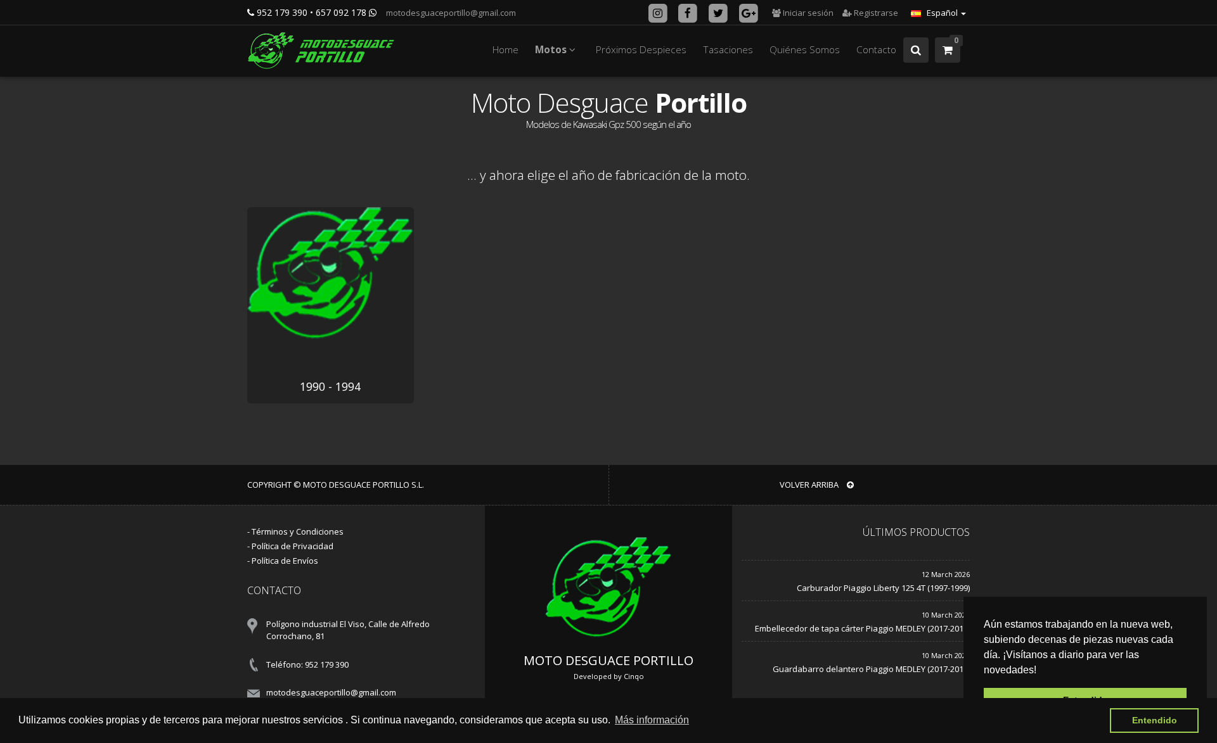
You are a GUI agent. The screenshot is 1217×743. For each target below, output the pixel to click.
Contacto (876, 49)
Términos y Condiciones (298, 531)
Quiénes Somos (804, 49)
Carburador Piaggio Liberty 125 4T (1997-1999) (883, 588)
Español (942, 12)
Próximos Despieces (641, 49)
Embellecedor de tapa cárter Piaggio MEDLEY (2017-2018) (862, 628)
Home (505, 49)
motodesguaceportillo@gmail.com (450, 12)
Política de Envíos (285, 560)
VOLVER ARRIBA (810, 484)
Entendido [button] (1154, 720)
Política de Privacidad (292, 546)
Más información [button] (652, 719)
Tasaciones (728, 49)
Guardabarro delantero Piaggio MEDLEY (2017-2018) (871, 669)
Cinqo (634, 676)
